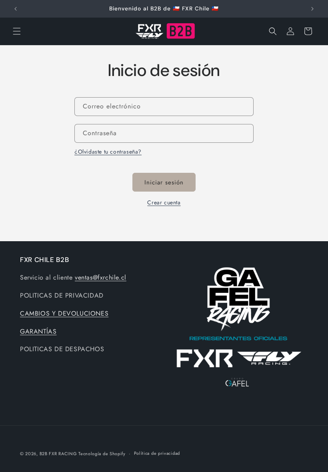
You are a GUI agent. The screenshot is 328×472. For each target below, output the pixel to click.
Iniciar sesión (164, 182)
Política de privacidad (157, 453)
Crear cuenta (163, 202)
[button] (17, 31)
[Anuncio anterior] (15, 9)
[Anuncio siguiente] (312, 9)
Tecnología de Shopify (102, 453)
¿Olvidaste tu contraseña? (108, 152)
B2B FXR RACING (59, 453)
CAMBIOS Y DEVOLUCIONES (64, 313)
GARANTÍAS (38, 331)
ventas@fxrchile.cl (100, 277)
